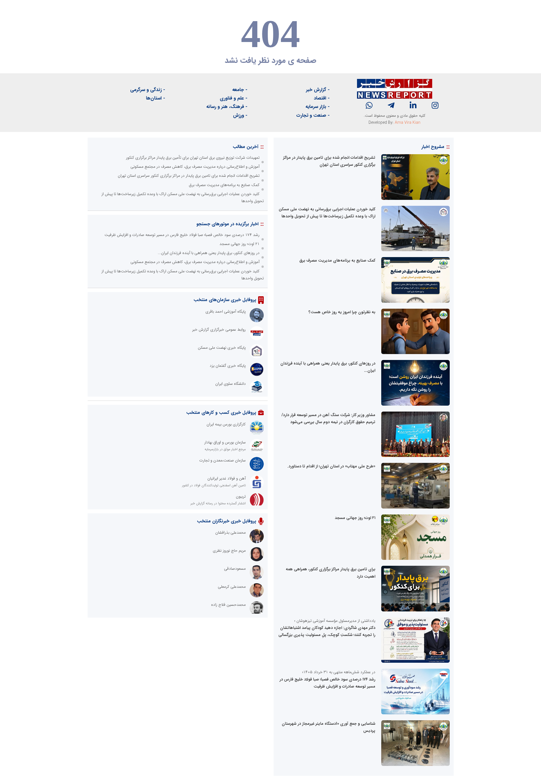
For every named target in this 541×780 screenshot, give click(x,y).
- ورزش (240, 115)
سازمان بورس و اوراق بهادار (225, 442)
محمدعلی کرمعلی (232, 587)
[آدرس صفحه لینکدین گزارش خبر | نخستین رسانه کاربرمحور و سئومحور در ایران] (413, 105)
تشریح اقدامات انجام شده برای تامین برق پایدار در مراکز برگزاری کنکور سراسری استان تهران (189, 176)
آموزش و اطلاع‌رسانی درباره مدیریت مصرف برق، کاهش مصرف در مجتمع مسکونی (195, 166)
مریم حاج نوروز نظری (229, 550)
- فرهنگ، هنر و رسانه (226, 107)
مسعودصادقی (235, 568)
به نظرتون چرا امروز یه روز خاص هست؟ (342, 312)
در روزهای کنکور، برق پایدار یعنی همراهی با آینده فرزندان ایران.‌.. (209, 253)
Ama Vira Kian (407, 123)
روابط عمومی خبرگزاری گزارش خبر (219, 329)
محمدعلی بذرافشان (230, 532)
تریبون (241, 496)
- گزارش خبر (318, 90)
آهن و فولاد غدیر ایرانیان (226, 478)
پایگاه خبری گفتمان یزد (228, 366)
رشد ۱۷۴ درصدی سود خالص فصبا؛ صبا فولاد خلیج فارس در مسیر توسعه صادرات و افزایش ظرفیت (182, 235)
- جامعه (239, 90)
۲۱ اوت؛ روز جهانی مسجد (355, 518)
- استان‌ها (155, 98)
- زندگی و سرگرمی (147, 90)
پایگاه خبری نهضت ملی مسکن (222, 347)
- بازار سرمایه (317, 107)
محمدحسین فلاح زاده (228, 605)
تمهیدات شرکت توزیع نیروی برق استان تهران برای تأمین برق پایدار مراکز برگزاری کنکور (193, 157)
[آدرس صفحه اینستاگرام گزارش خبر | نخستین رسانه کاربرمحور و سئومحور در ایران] (435, 105)
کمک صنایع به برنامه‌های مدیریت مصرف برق (337, 260)
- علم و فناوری (233, 98)
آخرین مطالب (245, 146)
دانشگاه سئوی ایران (230, 384)
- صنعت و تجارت (313, 115)
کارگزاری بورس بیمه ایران (226, 424)
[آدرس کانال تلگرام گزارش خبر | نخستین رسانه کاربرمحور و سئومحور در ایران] (391, 105)
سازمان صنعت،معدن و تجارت (222, 460)
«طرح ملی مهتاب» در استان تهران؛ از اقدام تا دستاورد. (331, 466)
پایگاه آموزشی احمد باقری (225, 311)
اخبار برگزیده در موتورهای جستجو (227, 223)
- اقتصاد (322, 98)
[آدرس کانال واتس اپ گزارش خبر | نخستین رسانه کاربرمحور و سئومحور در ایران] (369, 105)
